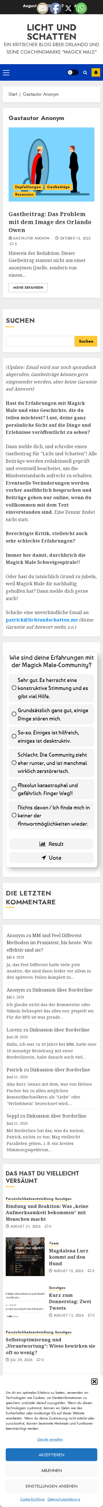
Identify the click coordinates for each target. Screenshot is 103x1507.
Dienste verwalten (50, 1439)
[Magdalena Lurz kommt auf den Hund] (25, 1256)
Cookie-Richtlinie (32, 1499)
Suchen (20, 320)
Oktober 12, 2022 (75, 238)
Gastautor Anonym (31, 238)
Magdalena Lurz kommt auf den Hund (68, 1257)
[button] (94, 1381)
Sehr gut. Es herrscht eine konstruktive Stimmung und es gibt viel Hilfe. (53, 688)
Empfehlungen (28, 187)
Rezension (24, 194)
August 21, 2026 (26, 1226)
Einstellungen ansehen (52, 1486)
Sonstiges (63, 1199)
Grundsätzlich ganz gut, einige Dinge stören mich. (53, 714)
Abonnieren (96, 72)
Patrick (15, 1070)
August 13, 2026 (69, 1315)
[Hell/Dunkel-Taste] (73, 72)
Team (54, 1243)
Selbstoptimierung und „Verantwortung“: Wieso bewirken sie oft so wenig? (50, 1346)
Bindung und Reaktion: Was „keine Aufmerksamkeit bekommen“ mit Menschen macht (47, 1212)
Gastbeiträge (58, 187)
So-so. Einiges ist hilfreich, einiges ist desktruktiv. (48, 736)
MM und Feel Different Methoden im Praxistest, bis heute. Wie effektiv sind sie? (49, 942)
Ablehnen (51, 1470)
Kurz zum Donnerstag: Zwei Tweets (70, 1301)
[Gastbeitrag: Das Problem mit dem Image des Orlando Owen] (51, 164)
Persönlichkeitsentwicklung (30, 1199)
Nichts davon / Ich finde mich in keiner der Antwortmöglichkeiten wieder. (54, 815)
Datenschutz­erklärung (63, 1499)
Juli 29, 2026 (22, 1360)
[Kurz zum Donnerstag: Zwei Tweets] (25, 1301)
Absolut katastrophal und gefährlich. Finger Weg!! (48, 789)
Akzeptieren (51, 1455)
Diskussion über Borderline (62, 990)
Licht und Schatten (51, 32)
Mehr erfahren (28, 287)
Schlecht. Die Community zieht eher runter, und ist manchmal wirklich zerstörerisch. (52, 762)
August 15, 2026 (69, 1271)
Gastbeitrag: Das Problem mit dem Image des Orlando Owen (50, 222)
